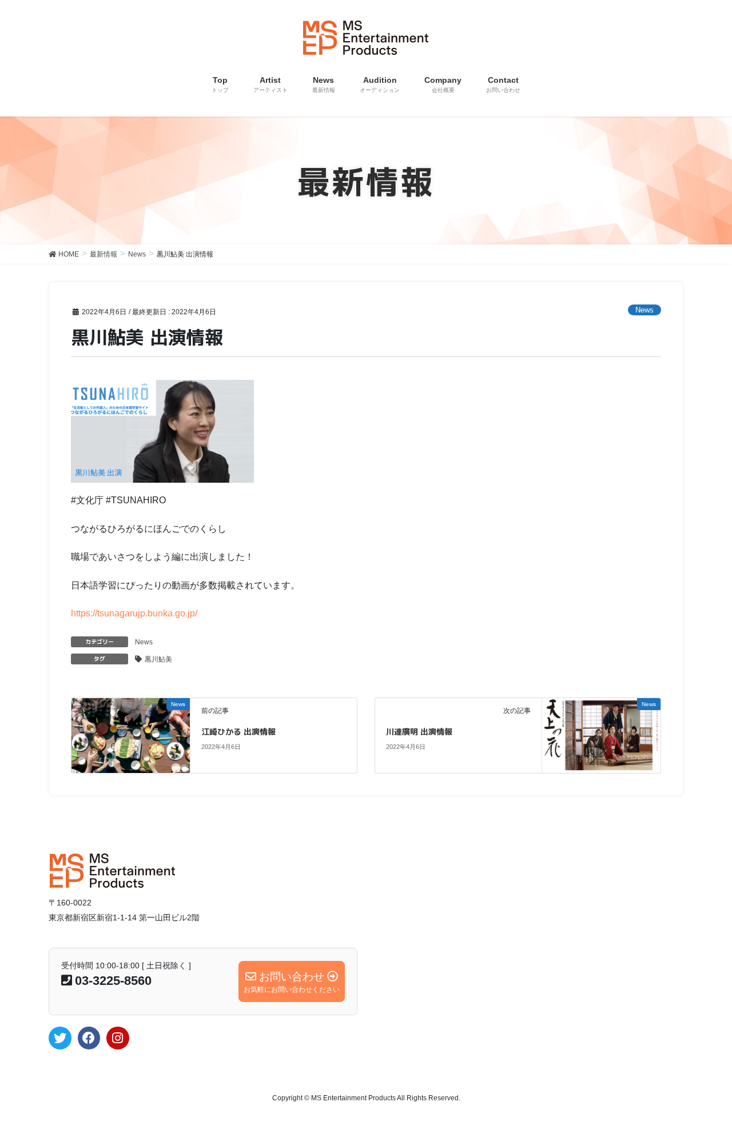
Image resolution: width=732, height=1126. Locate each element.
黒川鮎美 (158, 659)
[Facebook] (89, 1038)
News (644, 310)
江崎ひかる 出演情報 (238, 731)
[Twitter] (60, 1038)
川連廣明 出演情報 (419, 731)
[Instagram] (117, 1038)
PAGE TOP (703, 1082)
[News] (130, 726)
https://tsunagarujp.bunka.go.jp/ (134, 613)
